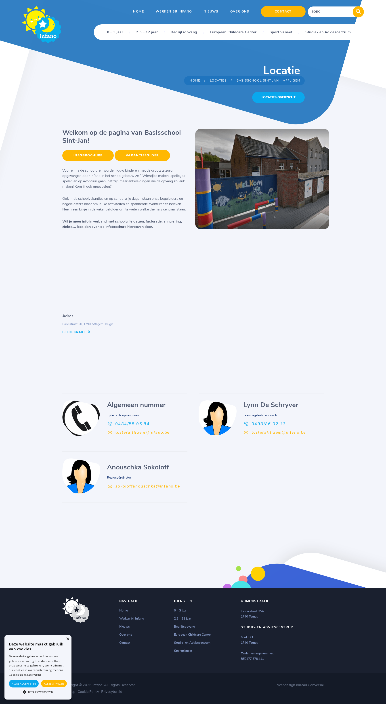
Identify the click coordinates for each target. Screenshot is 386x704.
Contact (283, 11)
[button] (38, 692)
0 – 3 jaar (115, 32)
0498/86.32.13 (269, 424)
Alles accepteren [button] (24, 683)
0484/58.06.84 (132, 424)
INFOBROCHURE (88, 155)
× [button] (67, 639)
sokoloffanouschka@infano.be (147, 486)
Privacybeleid (111, 691)
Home (138, 11)
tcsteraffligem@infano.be (142, 432)
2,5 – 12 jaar (147, 32)
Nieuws (211, 11)
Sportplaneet (281, 32)
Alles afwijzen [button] (54, 683)
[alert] (37, 667)
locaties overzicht (279, 97)
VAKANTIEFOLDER (142, 155)
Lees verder (34, 674)
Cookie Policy (88, 691)
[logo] (41, 42)
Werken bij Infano (174, 11)
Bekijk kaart (73, 332)
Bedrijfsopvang (184, 32)
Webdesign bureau (292, 685)
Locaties (218, 80)
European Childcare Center (233, 32)
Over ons (239, 11)
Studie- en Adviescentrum (328, 32)
